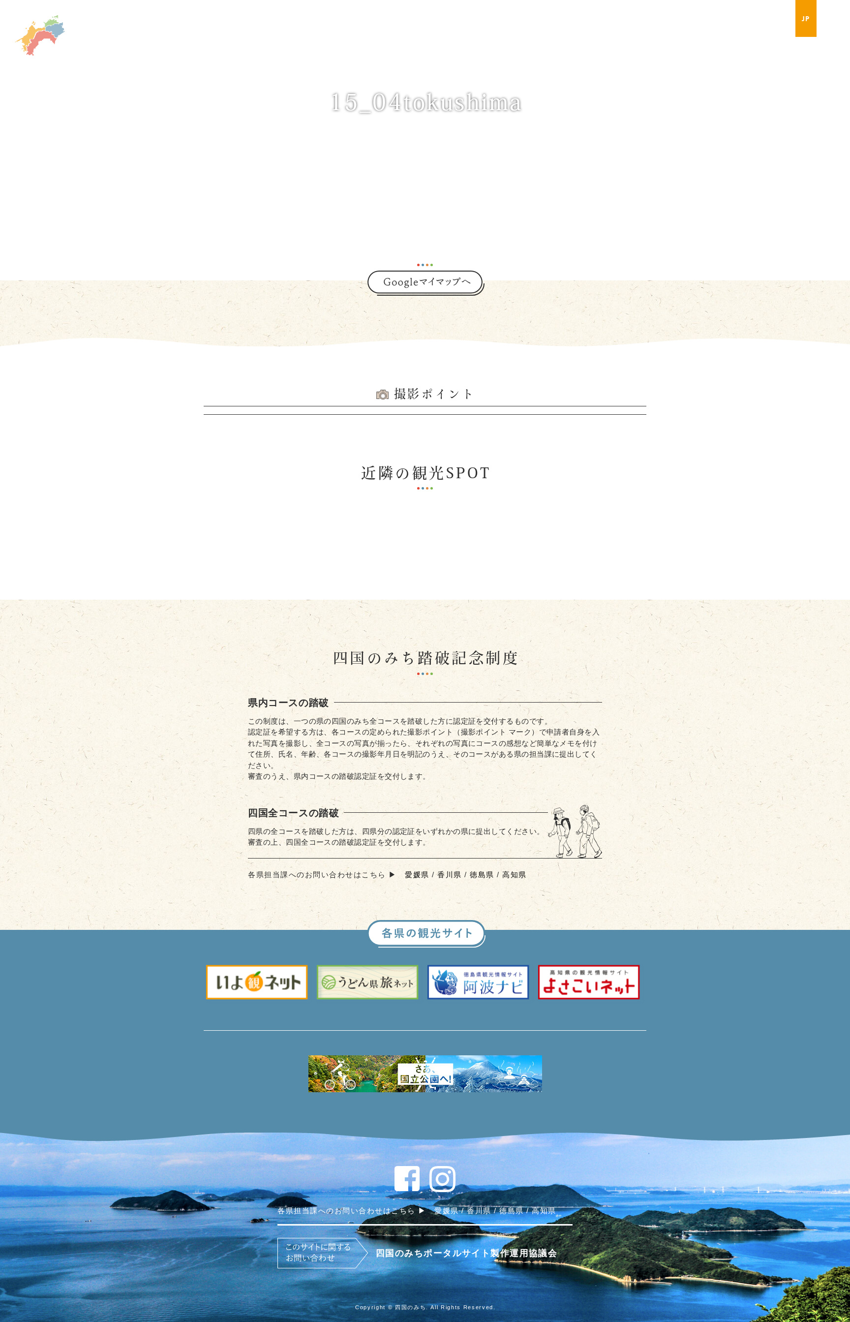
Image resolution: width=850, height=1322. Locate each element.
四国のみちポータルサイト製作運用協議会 (466, 1253)
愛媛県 (417, 874)
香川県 (449, 874)
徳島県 (482, 874)
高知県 (514, 874)
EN (829, 19)
